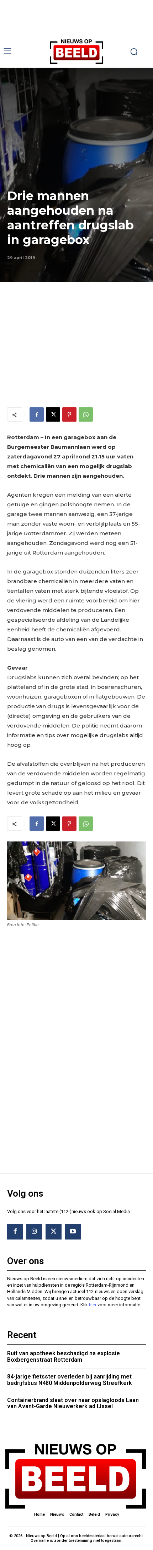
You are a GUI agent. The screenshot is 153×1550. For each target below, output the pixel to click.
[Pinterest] (69, 414)
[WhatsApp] (86, 414)
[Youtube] (73, 1231)
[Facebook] (37, 414)
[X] (53, 414)
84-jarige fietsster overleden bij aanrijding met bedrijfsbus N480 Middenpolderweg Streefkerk (69, 1379)
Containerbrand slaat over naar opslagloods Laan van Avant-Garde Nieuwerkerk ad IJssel (73, 1403)
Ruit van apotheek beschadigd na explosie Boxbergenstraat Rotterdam (63, 1356)
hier (92, 1304)
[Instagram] (34, 1231)
